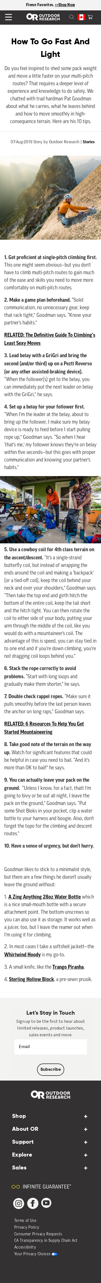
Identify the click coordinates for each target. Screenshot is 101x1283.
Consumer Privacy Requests (38, 1234)
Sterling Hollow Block (31, 979)
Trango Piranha (68, 967)
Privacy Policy (26, 1228)
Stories (89, 142)
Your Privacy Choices (32, 1254)
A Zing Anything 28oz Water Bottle (44, 896)
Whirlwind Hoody (22, 954)
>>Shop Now (65, 5)
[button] (90, 16)
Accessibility (25, 1247)
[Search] (65, 16)
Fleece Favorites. (40, 5)
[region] (50, 5)
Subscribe (50, 1069)
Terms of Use (25, 1221)
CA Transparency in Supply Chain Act (46, 1241)
